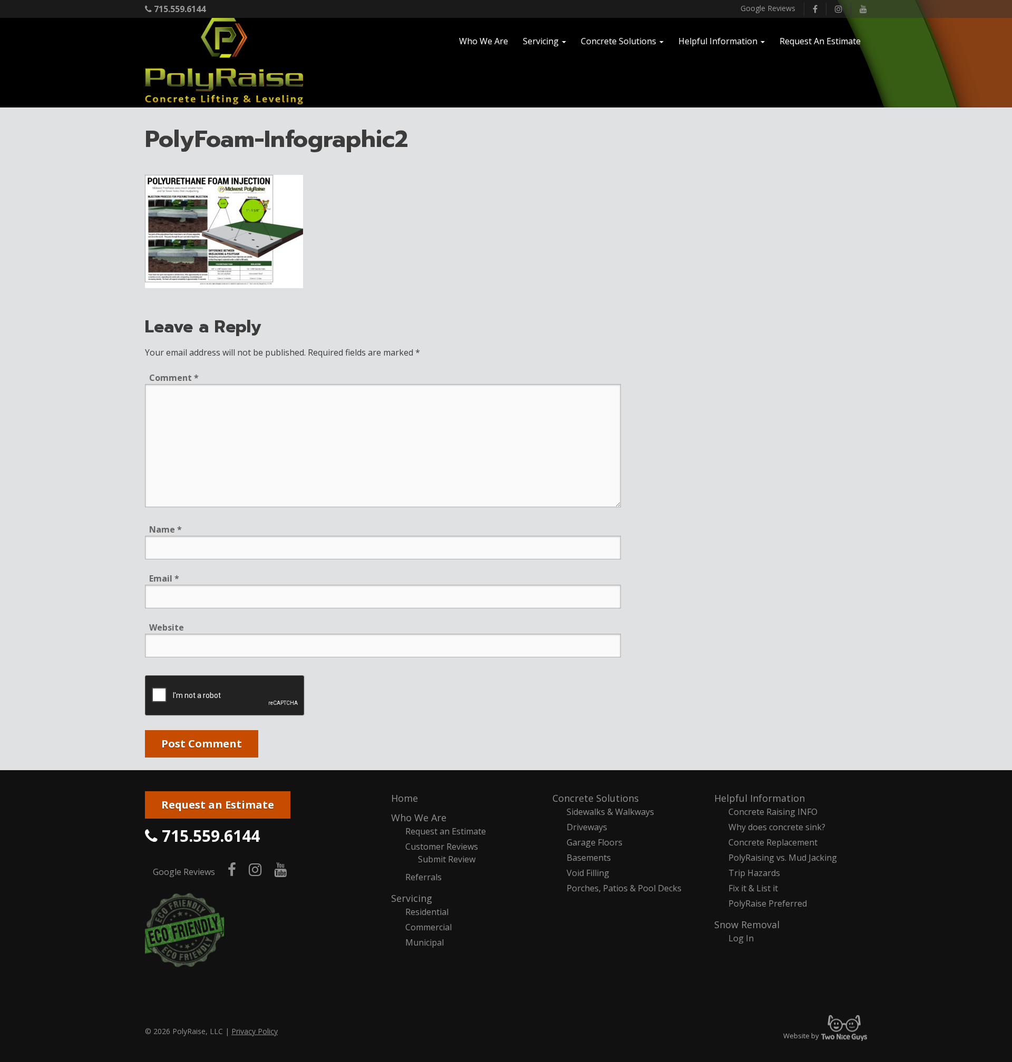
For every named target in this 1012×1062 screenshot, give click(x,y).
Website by (825, 1035)
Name (165, 529)
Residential (427, 912)
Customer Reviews (441, 846)
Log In (741, 938)
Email (164, 578)
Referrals (423, 877)
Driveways (587, 827)
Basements (589, 857)
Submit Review (446, 859)
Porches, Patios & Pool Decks (624, 888)
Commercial (428, 927)
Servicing (411, 898)
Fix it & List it (753, 888)
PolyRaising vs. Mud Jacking (782, 857)
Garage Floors (594, 842)
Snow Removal (747, 924)
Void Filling (588, 873)
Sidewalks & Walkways (610, 812)
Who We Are (418, 817)
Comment (174, 378)
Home (404, 798)
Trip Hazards (754, 873)
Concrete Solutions (595, 798)
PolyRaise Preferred (767, 903)
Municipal (424, 942)
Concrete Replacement (773, 842)
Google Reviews (768, 8)
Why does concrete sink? (776, 827)
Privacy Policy (254, 1031)
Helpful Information (759, 798)
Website (166, 627)
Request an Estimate (217, 805)
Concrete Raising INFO (773, 812)
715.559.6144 (179, 9)
